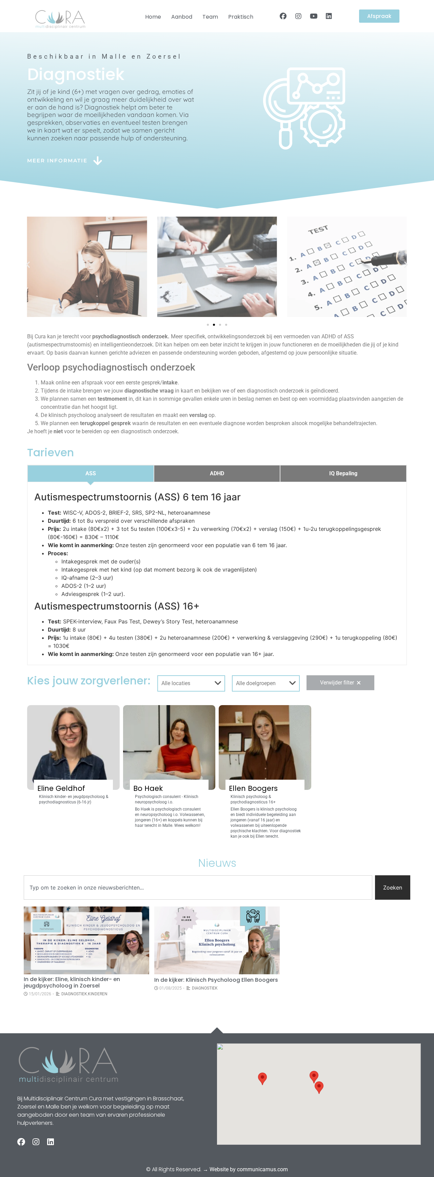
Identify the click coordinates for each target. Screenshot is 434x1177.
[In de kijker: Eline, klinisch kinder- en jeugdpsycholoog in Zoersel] (86, 940)
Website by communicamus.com (249, 1169)
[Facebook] (283, 16)
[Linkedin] (329, 16)
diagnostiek (74, 994)
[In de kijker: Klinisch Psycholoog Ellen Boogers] (217, 940)
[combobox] (198, 887)
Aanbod (181, 17)
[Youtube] (313, 16)
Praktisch (240, 17)
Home (153, 17)
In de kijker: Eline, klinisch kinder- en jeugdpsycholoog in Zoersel (72, 982)
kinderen (97, 994)
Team (210, 17)
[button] (28, 264)
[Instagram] (298, 16)
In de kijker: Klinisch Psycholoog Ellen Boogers (216, 980)
